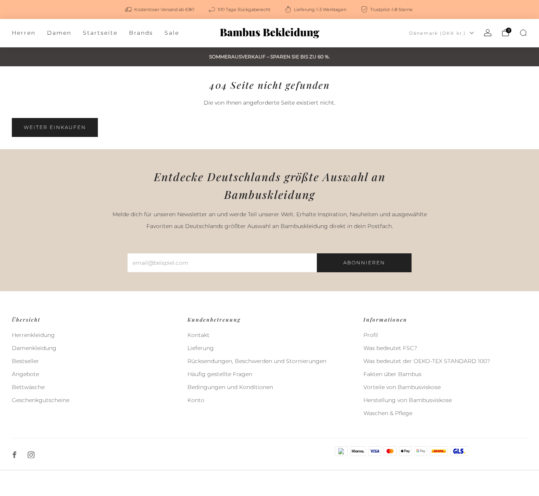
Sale (172, 32)
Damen (59, 32)
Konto (195, 400)
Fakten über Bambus (392, 374)
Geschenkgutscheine (40, 400)
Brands (141, 32)
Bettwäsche (28, 387)
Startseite (100, 32)
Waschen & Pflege (387, 413)
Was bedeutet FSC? (390, 348)
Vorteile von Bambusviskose (402, 387)
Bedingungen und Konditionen (230, 387)
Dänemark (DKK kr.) (437, 33)
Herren (24, 32)
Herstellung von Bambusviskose (407, 400)
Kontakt (198, 335)
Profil (370, 335)
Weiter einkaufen (55, 127)
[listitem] (160, 9)
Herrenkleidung (33, 335)
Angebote (25, 374)
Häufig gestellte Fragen (219, 374)
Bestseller (25, 361)
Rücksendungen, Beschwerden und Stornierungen (256, 361)
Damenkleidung (34, 348)
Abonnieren (364, 263)
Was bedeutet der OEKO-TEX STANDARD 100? (426, 361)
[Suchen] (523, 33)
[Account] (488, 33)
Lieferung (200, 348)
